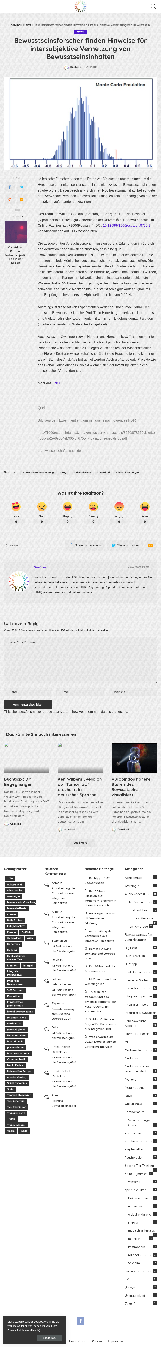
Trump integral (16, 1124)
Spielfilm (134, 1263)
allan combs (14, 890)
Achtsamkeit (15, 884)
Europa (11, 932)
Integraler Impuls (136, 1004)
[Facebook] (10, 187)
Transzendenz (16, 1113)
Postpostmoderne (18, 1053)
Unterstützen (77, 1341)
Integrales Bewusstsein (15, 982)
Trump (11, 1118)
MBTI (128, 1042)
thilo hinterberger (128, 472)
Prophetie (131, 1141)
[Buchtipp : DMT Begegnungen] (26, 758)
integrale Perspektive (14, 973)
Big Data (131, 948)
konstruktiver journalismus (15, 1004)
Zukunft (130, 1304)
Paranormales (134, 1112)
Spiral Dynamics (17, 1083)
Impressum (115, 1341)
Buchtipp (131, 964)
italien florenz (82, 472)
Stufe (10, 1089)
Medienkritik (133, 1050)
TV (127, 1279)
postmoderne (15, 1047)
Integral (28, 965)
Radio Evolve (15, 1065)
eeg (64, 472)
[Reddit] (10, 199)
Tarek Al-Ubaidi (138, 910)
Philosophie (133, 1133)
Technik (130, 1271)
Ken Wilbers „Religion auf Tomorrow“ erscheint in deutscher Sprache (80, 786)
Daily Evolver (15, 920)
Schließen (49, 1337)
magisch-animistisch (142, 1231)
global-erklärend (139, 1214)
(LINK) (38, 592)
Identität (12, 965)
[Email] (22, 199)
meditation (14, 1023)
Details (35, 1330)
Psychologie (133, 1157)
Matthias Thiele (16, 1017)
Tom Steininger (16, 1106)
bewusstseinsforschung (39, 472)
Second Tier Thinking (139, 1166)
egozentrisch (137, 1206)
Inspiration (132, 988)
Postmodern (136, 1247)
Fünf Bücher (133, 972)
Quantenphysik (16, 1059)
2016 (10, 878)
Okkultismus (133, 1104)
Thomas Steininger (18, 1095)
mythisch (134, 1239)
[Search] (152, 6)
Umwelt (130, 1287)
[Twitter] (22, 187)
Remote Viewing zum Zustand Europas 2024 (63, 1013)
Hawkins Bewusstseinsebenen (64, 1103)
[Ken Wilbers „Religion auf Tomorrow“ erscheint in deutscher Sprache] (80, 758)
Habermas (13, 944)
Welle (24, 1130)
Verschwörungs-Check (139, 1122)
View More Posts (138, 566)
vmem (11, 1130)
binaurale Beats (16, 908)
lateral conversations (20, 1011)
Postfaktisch (15, 1041)
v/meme (134, 1182)
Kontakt (97, 1341)
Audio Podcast (135, 894)
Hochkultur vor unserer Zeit (16, 958)
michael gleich (16, 1029)
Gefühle (26, 932)
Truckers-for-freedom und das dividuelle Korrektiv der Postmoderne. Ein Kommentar (100, 1001)
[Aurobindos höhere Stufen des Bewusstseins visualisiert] (134, 758)
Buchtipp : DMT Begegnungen (19, 781)
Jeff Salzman (15, 990)
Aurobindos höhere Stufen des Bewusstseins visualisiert (131, 786)
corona (11, 914)
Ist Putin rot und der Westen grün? (64, 948)
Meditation (132, 1058)
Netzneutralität (16, 1035)
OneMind (75, 67)
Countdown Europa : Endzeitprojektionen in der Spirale (16, 255)
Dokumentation (139, 1198)
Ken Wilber (14, 996)
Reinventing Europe (19, 1071)
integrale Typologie (138, 996)
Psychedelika (134, 1149)
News (80, 31)
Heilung (12, 950)
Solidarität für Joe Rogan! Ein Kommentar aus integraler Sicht (101, 1024)
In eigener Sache (136, 980)
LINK (82, 587)
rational (133, 1255)
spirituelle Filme (135, 1190)
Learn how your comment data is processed (95, 711)
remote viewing (16, 1077)
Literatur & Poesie (137, 1034)
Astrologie (13, 896)
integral (133, 1222)
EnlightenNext (16, 926)
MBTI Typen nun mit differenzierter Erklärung (100, 918)
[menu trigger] (9, 6)
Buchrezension (135, 956)
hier (57, 383)
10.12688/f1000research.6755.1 (126, 225)
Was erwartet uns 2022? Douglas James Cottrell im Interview (100, 1041)
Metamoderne (134, 1088)
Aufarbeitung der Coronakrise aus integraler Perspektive (63, 895)
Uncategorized (135, 1296)
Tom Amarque (16, 1101)
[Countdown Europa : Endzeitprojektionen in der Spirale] (16, 232)
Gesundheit (14, 938)
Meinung (130, 1079)
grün (30, 938)
